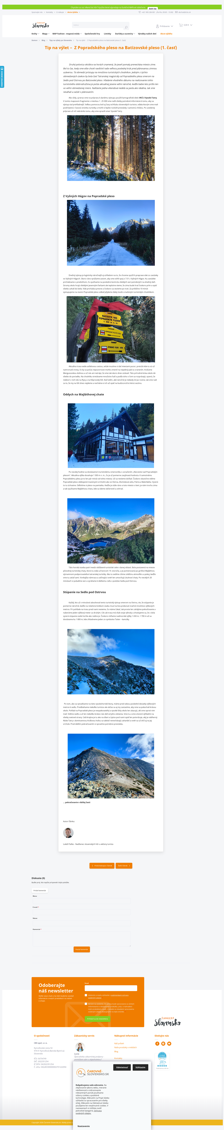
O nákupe (60, 12)
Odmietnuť (122, 1067)
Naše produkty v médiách (125, 1047)
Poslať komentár (81, 949)
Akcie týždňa (72, 12)
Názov (35, 918)
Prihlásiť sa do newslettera (97, 1019)
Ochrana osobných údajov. (89, 1112)
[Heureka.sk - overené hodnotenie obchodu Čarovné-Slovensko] (162, 1061)
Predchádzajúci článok (103, 866)
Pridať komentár (39, 890)
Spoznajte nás (37, 12)
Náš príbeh (119, 1043)
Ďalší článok (122, 866)
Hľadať (126, 27)
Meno (35, 896)
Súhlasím (140, 1067)
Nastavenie (84, 1126)
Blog (116, 1051)
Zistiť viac (153, 9)
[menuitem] (36, 33)
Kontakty (49, 12)
